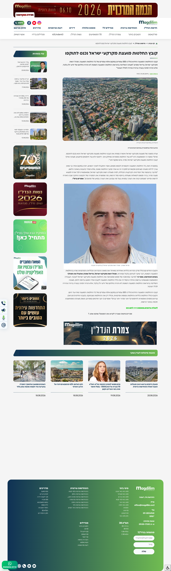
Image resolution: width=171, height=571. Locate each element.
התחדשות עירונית (129, 28)
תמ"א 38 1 (124, 531)
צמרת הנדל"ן (115, 35)
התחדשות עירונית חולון (80, 494)
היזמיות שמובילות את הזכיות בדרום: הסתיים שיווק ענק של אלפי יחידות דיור (21, 115)
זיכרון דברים (44, 494)
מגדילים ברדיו (38, 35)
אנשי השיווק (19, 35)
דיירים (72, 28)
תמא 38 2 (124, 534)
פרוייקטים (125, 513)
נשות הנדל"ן (76, 35)
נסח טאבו (44, 491)
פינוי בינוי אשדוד (123, 494)
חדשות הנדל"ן (150, 28)
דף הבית (151, 43)
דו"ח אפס (44, 505)
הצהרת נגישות (83, 540)
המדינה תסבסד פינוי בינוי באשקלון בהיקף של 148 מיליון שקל (21, 132)
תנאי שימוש (84, 542)
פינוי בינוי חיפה (123, 505)
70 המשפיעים (95, 35)
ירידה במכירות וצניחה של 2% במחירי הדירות (21, 98)
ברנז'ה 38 (125, 526)
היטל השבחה (43, 508)
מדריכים (37, 28)
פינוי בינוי (124, 488)
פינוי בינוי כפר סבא (122, 499)
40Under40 (57, 35)
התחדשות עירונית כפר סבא (78, 491)
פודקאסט (152, 35)
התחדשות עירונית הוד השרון (78, 508)
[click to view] (85, 10)
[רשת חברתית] (39, 23)
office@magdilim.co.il (144, 505)
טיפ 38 (126, 529)
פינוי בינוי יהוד (123, 502)
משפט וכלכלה (88, 28)
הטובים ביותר (134, 35)
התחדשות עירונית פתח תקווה (77, 497)
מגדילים (84, 523)
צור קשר (85, 537)
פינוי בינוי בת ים (123, 497)
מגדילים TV (107, 28)
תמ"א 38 (123, 523)
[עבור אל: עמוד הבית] (148, 22)
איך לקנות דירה (42, 497)
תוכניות (125, 508)
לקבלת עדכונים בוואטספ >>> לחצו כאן (142, 308)
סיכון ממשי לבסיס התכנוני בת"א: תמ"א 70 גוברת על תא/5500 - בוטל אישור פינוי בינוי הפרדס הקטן (104, 386)
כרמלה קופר (154, 74)
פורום (86, 529)
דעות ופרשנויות (55, 28)
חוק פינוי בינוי (124, 516)
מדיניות (125, 510)
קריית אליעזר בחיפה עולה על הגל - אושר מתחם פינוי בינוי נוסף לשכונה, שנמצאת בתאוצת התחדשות (21, 81)
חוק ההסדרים (43, 513)
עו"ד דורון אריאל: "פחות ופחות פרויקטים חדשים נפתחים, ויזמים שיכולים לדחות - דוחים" (23, 64)
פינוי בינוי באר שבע (122, 491)
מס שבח (45, 499)
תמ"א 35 (45, 510)
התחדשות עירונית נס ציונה (79, 499)
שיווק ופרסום (20, 28)
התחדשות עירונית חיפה (79, 502)
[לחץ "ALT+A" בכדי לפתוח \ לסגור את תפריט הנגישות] (168, 568)
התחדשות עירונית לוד (80, 505)
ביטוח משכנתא (42, 502)
